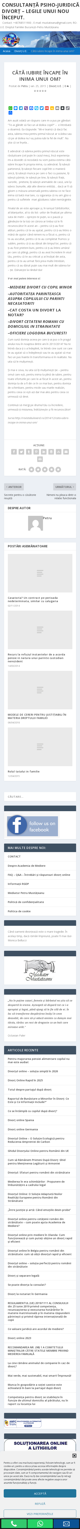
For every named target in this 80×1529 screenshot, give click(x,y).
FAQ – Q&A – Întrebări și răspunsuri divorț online (39, 875)
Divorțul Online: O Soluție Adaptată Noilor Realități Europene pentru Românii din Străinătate (35, 1197)
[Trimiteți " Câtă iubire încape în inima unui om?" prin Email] (66, 451)
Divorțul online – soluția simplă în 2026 (33, 1071)
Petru (24, 86)
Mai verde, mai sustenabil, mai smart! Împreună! (39, 1375)
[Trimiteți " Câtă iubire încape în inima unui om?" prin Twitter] (21, 451)
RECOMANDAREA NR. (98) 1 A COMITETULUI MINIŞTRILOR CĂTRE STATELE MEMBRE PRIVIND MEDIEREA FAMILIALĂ (38, 1351)
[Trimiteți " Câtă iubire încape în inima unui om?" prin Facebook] (14, 451)
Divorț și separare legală (23, 1275)
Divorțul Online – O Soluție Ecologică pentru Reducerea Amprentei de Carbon (36, 1140)
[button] (74, 1456)
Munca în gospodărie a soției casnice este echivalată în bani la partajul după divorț (35, 1386)
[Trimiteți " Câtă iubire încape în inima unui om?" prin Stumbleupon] (58, 451)
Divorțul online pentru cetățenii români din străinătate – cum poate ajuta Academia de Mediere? (36, 1222)
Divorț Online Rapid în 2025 (25, 1080)
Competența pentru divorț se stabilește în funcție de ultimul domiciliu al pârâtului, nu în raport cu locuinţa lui (38, 1400)
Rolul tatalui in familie (24, 771)
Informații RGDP (18, 884)
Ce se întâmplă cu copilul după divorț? (32, 1111)
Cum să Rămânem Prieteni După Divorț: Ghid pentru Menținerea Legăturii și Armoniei (36, 1161)
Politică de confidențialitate (26, 902)
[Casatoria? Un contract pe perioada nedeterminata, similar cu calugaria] (40, 573)
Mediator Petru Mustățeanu (26, 893)
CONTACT (14, 856)
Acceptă (40, 1493)
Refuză (40, 1503)
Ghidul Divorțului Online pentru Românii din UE (38, 1151)
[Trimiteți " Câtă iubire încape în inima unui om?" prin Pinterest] (36, 451)
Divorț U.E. (55, 86)
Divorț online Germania (23, 1129)
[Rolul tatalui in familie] (40, 746)
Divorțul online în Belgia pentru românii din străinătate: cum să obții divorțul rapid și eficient (40, 1252)
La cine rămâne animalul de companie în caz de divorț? (39, 1364)
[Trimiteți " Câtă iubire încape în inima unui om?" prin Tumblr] (29, 451)
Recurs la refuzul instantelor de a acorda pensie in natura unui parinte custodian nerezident (36, 658)
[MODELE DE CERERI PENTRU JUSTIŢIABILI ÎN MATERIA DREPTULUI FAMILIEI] (40, 690)
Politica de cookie (19, 911)
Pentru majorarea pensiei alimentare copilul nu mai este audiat (39, 1060)
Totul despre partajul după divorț (30, 1089)
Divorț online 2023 (19, 1338)
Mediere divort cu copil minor (41, 287)
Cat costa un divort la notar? (34, 312)
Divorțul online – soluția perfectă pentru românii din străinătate (39, 1264)
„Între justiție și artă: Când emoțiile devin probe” (39, 1210)
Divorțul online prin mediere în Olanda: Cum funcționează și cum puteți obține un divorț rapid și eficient (40, 1238)
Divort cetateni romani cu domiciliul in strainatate (36, 324)
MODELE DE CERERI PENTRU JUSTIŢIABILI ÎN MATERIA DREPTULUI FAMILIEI (37, 716)
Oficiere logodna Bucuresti (38, 332)
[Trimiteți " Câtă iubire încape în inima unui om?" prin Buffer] (51, 451)
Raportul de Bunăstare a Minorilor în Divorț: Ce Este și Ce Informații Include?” (38, 1100)
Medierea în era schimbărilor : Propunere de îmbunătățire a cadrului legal (36, 1183)
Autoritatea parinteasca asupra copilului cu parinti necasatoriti (36, 298)
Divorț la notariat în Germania (27, 1294)
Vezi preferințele (40, 1514)
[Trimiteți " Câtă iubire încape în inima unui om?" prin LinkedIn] (43, 451)
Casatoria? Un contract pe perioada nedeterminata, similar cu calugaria (33, 599)
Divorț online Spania (21, 1120)
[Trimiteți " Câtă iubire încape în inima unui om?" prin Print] (40, 459)
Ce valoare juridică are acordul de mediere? (36, 1329)
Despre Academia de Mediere (26, 865)
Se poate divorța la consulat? (27, 1284)
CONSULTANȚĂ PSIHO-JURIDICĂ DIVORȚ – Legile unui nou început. (40, 11)
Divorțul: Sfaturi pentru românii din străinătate (39, 1172)
